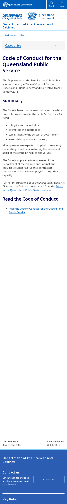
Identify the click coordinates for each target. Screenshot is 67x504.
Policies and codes (14, 35)
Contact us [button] (49, 479)
